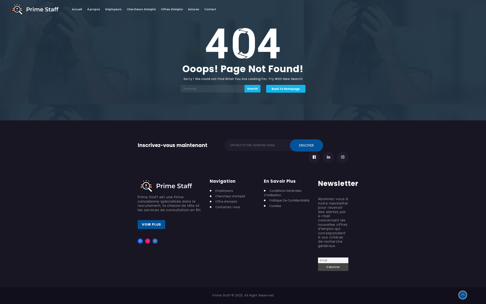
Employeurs (113, 9)
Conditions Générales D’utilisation (282, 193)
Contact (210, 9)
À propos (93, 9)
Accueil (77, 9)
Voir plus (151, 224)
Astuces (193, 9)
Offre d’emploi (226, 202)
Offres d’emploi (172, 9)
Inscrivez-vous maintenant (172, 144)
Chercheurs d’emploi (141, 9)
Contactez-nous (227, 207)
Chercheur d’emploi (230, 196)
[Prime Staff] (35, 9)
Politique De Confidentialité (289, 200)
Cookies (275, 206)
